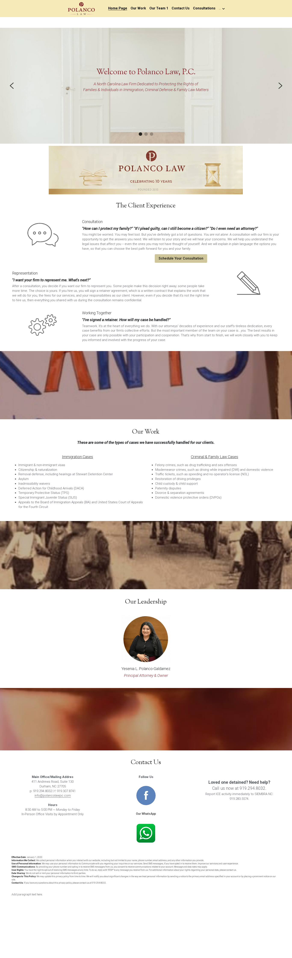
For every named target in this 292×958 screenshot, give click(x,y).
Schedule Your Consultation (181, 258)
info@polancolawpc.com (53, 795)
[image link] (81, 8)
